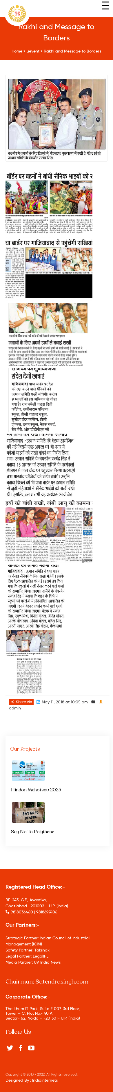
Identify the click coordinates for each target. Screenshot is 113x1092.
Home (17, 51)
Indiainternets (45, 1080)
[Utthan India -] (17, 13)
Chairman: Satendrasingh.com (47, 982)
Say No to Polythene (32, 832)
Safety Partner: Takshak (28, 950)
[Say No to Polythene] (57, 812)
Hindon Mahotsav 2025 (36, 790)
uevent (33, 51)
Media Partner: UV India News (33, 962)
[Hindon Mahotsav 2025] (57, 770)
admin (15, 708)
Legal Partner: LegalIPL (27, 956)
